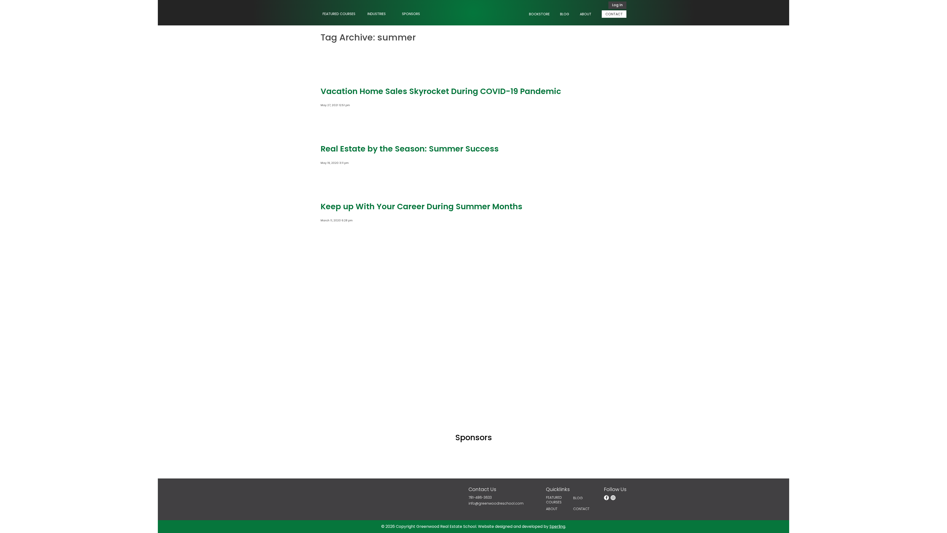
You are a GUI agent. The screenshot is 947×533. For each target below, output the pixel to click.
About (585, 14)
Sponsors (411, 13)
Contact (614, 14)
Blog (564, 14)
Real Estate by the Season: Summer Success (410, 148)
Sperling (557, 526)
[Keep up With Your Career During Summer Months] (335, 192)
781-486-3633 (480, 497)
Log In (617, 4)
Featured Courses (339, 13)
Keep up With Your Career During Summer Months (421, 206)
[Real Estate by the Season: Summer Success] (335, 135)
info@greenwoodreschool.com (496, 503)
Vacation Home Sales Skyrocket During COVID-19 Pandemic (441, 91)
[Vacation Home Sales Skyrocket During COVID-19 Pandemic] (335, 77)
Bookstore (539, 14)
